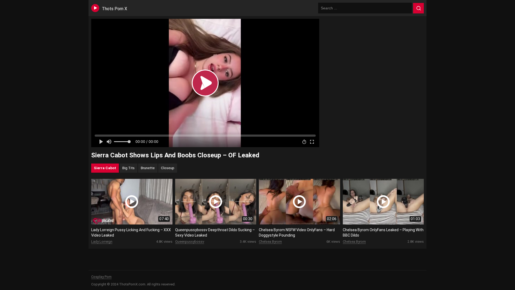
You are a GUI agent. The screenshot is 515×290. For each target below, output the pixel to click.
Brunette (148, 168)
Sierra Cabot (105, 168)
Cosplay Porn (101, 277)
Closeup (167, 168)
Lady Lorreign (101, 242)
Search (418, 8)
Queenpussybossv (189, 242)
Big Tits (128, 168)
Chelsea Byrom (270, 242)
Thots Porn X (114, 8)
